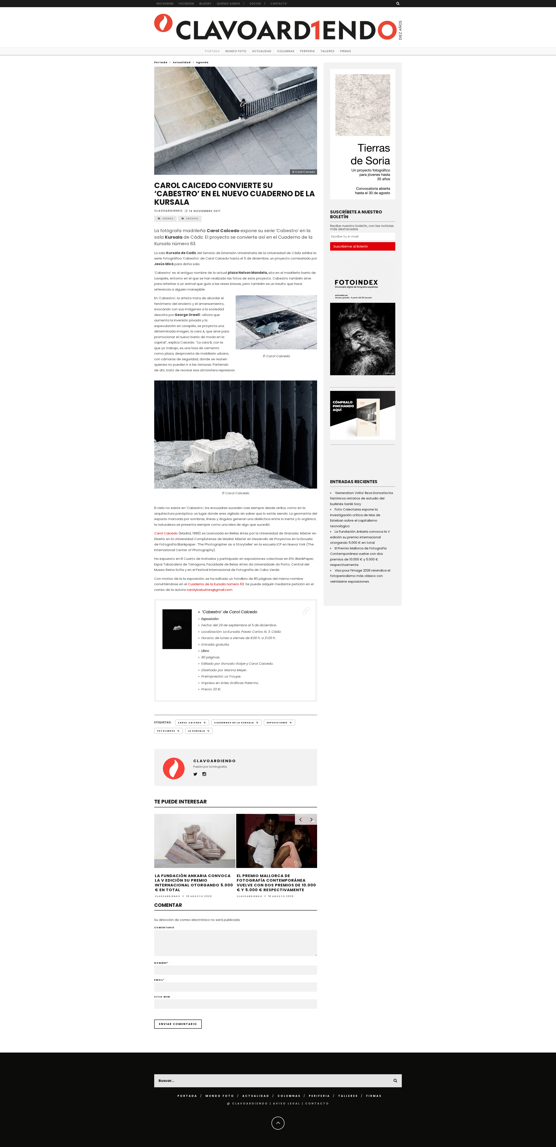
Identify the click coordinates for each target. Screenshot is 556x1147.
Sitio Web (162, 996)
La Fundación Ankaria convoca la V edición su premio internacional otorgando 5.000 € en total (194, 882)
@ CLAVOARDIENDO (247, 1103)
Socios (255, 3)
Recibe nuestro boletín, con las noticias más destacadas (362, 227)
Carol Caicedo (166, 533)
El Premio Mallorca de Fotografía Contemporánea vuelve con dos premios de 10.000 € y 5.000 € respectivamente (276, 882)
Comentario (164, 927)
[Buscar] (398, 3)
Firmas (345, 51)
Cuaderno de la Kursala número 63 (216, 584)
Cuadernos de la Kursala (234, 722)
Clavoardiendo (168, 211)
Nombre (161, 963)
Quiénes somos (228, 3)
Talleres (327, 51)
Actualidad (261, 51)
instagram (165, 3)
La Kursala (196, 731)
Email (159, 980)
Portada (212, 51)
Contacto (278, 3)
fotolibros (166, 731)
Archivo (192, 218)
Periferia (307, 51)
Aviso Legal (286, 1103)
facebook (186, 3)
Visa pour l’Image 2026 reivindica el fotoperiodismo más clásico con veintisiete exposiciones (360, 576)
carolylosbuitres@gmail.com (209, 589)
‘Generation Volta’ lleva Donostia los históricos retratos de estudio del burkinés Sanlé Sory (361, 498)
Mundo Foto (236, 51)
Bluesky (205, 3)
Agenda (168, 218)
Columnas (286, 51)
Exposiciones (277, 722)
